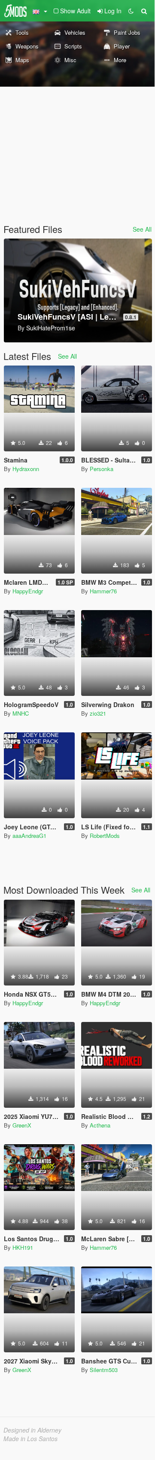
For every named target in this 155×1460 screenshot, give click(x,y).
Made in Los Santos (30, 1438)
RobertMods (105, 835)
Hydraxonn (25, 469)
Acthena (100, 1125)
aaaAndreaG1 (29, 835)
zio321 (98, 713)
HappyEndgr (27, 591)
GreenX (21, 1125)
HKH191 (22, 1247)
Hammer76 (103, 591)
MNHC (20, 713)
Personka (101, 469)
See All (142, 229)
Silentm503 (104, 1370)
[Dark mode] (131, 10)
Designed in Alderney (32, 1430)
